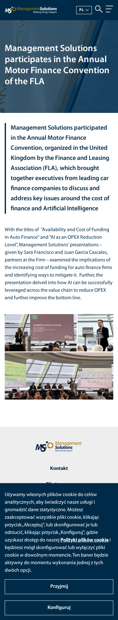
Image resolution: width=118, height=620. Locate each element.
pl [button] (81, 10)
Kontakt (59, 468)
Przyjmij (59, 586)
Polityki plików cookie (84, 540)
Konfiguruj (59, 607)
